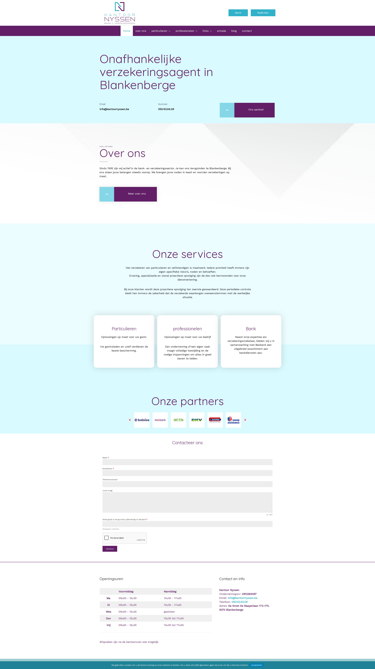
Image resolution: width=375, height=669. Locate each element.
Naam (106, 458)
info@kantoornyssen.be (242, 597)
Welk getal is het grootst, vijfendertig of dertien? (125, 519)
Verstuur (110, 549)
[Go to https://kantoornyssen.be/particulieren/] (124, 337)
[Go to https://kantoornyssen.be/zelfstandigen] (187, 341)
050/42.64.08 (240, 601)
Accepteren (256, 665)
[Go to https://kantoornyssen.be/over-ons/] (128, 194)
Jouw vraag (107, 491)
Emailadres (108, 469)
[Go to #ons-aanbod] (247, 110)
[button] (238, 12)
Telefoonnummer (110, 480)
